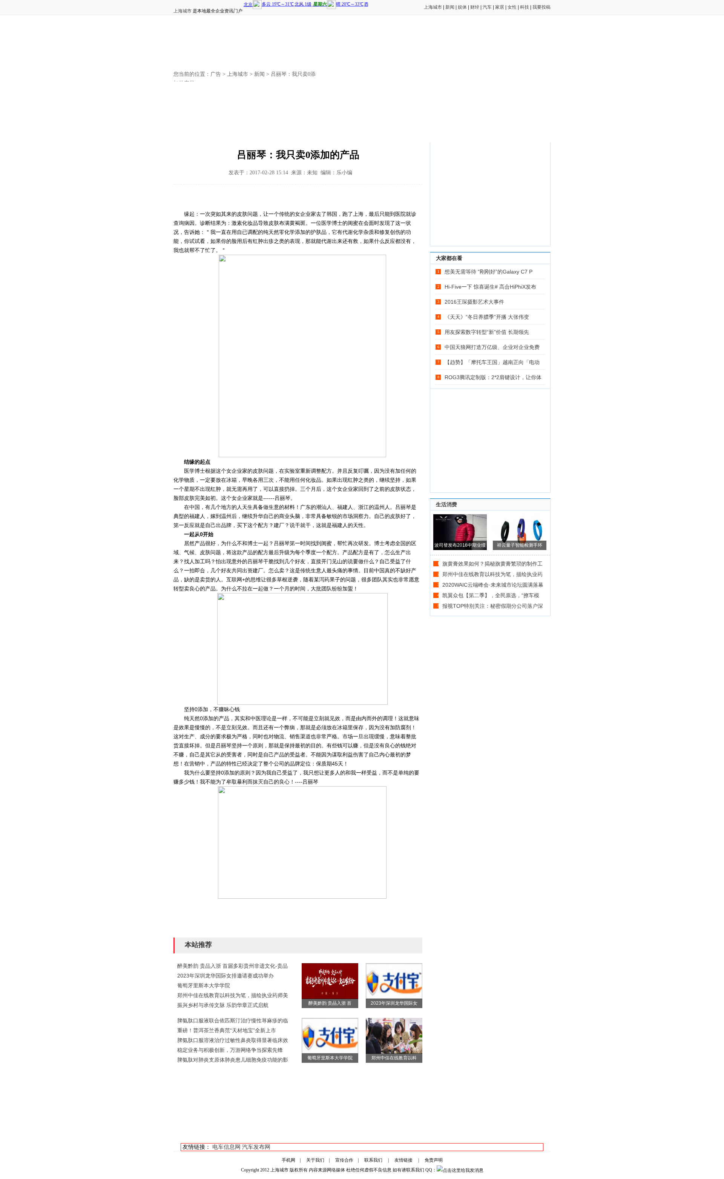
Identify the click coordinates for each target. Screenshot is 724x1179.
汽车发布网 (256, 1147)
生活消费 (446, 504)
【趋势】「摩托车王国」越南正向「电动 (492, 362)
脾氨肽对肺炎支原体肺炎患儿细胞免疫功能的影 (232, 1060)
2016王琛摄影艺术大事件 (474, 302)
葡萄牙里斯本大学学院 (203, 985)
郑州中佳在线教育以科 (394, 1058)
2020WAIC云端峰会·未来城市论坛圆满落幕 (492, 585)
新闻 (449, 7)
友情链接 (403, 1160)
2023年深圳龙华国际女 (394, 1003)
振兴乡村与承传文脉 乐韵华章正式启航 (222, 1005)
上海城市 (182, 11)
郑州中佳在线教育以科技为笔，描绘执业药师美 (232, 995)
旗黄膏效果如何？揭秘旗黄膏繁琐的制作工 (492, 564)
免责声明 (434, 1160)
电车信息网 (226, 1147)
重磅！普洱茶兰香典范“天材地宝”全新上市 (226, 1030)
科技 (524, 7)
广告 (215, 74)
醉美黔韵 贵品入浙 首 (329, 1003)
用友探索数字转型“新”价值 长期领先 (487, 332)
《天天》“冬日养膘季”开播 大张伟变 (487, 317)
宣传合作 (344, 1160)
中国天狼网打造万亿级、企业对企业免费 (492, 347)
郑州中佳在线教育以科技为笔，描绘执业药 (492, 574)
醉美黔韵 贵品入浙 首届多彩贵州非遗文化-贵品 (232, 966)
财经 (474, 7)
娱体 (462, 7)
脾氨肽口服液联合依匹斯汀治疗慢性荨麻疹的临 (232, 1021)
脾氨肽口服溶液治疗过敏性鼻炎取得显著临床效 (232, 1040)
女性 (512, 7)
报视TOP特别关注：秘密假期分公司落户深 (492, 606)
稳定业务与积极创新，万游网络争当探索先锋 (230, 1050)
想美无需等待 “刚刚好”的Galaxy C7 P (488, 272)
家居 (499, 7)
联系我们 (373, 1160)
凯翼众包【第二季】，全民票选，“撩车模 (490, 595)
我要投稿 (541, 7)
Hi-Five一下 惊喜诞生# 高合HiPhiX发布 (490, 287)
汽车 (487, 7)
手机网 (288, 1160)
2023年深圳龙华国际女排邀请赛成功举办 (225, 976)
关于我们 (315, 1160)
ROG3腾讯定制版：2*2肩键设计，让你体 (493, 377)
